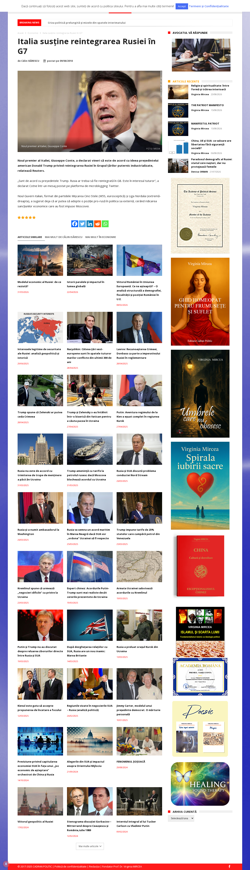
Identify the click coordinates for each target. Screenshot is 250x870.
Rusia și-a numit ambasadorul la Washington (38, 532)
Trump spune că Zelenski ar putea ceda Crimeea (40, 414)
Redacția (94, 866)
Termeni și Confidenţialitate (209, 6)
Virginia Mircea (200, 94)
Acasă (20, 32)
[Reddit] (97, 223)
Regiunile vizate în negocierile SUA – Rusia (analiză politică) (89, 708)
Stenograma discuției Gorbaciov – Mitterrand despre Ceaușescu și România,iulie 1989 (89, 826)
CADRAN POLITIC (42, 866)
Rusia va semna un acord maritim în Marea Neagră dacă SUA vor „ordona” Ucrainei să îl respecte (88, 534)
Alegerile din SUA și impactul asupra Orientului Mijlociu (85, 764)
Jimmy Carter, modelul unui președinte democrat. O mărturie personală (138, 710)
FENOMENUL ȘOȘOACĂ (131, 761)
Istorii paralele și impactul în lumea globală (85, 284)
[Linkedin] (90, 223)
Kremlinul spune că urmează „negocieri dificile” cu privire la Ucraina (38, 593)
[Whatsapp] (105, 223)
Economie (33, 32)
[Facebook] (74, 223)
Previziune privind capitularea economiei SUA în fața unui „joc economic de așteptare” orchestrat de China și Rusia (38, 768)
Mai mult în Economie (100, 237)
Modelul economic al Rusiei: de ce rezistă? (39, 284)
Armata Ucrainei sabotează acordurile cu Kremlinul (135, 590)
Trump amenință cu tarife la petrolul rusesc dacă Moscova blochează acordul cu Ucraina (86, 475)
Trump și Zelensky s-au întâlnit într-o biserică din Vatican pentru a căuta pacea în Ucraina (89, 416)
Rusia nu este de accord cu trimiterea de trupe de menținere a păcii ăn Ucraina (40, 475)
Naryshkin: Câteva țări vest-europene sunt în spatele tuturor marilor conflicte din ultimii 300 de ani (89, 355)
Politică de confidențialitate (70, 866)
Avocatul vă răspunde (190, 32)
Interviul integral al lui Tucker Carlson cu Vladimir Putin (136, 824)
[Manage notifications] (6, 864)
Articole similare (30, 237)
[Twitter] (82, 223)
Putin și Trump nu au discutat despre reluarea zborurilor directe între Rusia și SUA (40, 651)
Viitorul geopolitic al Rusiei (35, 821)
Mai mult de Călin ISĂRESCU (63, 237)
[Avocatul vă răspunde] (201, 55)
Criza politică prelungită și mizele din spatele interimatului (87, 22)
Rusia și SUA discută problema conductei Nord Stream (136, 473)
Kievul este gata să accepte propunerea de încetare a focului (39, 708)
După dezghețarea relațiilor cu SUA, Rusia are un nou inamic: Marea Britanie (87, 651)
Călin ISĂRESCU (30, 61)
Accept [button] (182, 6)
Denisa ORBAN (199, 171)
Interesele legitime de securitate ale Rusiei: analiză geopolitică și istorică (39, 353)
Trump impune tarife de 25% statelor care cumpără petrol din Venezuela (138, 534)
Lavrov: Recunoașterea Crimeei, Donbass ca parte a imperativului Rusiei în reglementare (138, 353)
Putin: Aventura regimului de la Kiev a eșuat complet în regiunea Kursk (138, 416)
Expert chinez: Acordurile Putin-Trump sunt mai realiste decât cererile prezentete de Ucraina (88, 593)
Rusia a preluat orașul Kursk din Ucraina (137, 649)
